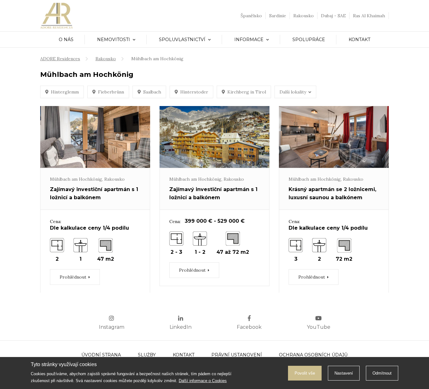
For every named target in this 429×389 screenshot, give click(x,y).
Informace (249, 39)
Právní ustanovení (236, 355)
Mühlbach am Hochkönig (76, 179)
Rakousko (303, 16)
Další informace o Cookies (203, 380)
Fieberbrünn (111, 92)
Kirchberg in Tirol (246, 92)
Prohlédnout (73, 277)
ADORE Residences (60, 58)
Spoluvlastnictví (183, 39)
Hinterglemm (65, 92)
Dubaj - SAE (333, 16)
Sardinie (277, 16)
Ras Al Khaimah (369, 16)
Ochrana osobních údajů (313, 355)
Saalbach (152, 92)
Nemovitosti (114, 39)
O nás (66, 39)
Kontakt (359, 39)
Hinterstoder (194, 92)
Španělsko (251, 16)
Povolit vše (305, 373)
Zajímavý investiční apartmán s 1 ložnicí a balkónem (94, 193)
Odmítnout (382, 373)
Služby (147, 355)
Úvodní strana (101, 355)
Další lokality (293, 92)
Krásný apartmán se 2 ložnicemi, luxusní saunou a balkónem (332, 193)
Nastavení (343, 373)
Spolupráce (308, 39)
